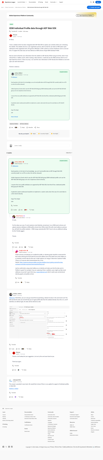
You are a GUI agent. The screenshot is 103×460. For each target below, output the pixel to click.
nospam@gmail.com (41, 272)
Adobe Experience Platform (20, 7)
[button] (94, 7)
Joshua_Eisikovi (18, 73)
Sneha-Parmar (19, 215)
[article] (38, 186)
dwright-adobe (22, 250)
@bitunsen (14, 77)
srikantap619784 (17, 380)
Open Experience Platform (86, 15)
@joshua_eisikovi (13, 388)
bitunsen (15, 34)
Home (2, 7)
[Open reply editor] (39, 145)
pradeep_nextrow (17, 293)
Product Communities (9, 7)
